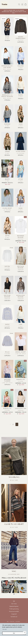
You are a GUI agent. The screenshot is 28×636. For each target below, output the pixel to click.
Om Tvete (14, 603)
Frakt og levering (14, 609)
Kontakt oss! (14, 616)
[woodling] (14, 456)
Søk (14, 601)
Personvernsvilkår (14, 611)
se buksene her (14, 574)
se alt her (14, 480)
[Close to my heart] (14, 503)
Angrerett (14, 614)
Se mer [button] (4, 629)
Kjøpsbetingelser (14, 606)
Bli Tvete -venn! (13, 621)
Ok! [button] (14, 633)
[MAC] (14, 550)
